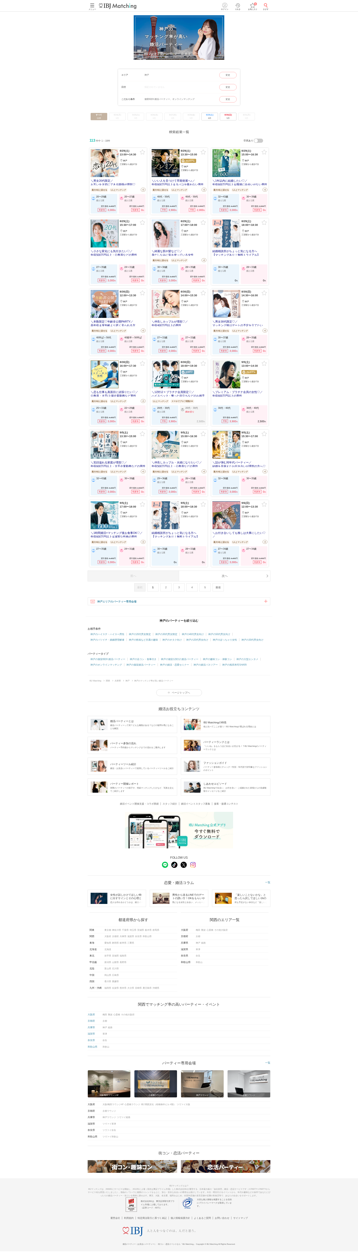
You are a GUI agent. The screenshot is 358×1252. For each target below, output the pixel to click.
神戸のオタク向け (172, 639)
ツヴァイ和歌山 (110, 1136)
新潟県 (107, 962)
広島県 (115, 975)
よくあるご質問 (202, 1218)
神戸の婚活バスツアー (206, 664)
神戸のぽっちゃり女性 (225, 639)
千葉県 (125, 930)
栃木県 (148, 930)
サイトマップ (240, 1218)
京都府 (115, 936)
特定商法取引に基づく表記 (152, 1218)
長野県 (123, 962)
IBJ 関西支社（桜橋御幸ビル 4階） (158, 1104)
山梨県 (115, 962)
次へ (225, 575)
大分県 (130, 988)
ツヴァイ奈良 (109, 1130)
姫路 (203, 943)
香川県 (107, 981)
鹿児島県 (147, 988)
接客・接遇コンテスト (226, 804)
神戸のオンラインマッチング (106, 664)
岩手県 (107, 955)
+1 (143, 190)
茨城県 (140, 930)
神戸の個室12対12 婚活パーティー (179, 659)
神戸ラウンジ (109, 1117)
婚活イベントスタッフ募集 (195, 804)
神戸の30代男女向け (252, 639)
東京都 (107, 930)
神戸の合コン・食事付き (143, 659)
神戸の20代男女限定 (140, 634)
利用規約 (129, 1218)
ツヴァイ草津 (109, 1123)
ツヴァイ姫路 (123, 1117)
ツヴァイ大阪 (183, 1104)
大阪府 (107, 936)
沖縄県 (156, 988)
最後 (218, 587)
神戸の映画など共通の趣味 (143, 639)
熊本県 (123, 988)
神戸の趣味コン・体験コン (217, 659)
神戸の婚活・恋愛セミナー (174, 664)
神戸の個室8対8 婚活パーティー (107, 659)
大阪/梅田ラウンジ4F (113, 1104)
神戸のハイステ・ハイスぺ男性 (107, 634)
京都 (198, 936)
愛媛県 (115, 981)
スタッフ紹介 (170, 804)
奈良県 (138, 936)
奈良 (198, 955)
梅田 (198, 930)
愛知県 (107, 943)
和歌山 (199, 962)
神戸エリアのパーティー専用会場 (116, 601)
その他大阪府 (221, 930)
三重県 (130, 943)
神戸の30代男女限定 (166, 634)
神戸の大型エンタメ (247, 659)
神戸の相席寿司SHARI (234, 664)
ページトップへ (181, 692)
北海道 (107, 949)
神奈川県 (116, 930)
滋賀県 (130, 936)
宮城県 (115, 955)
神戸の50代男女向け (219, 634)
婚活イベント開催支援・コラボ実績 (139, 804)
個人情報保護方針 (180, 1218)
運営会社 (115, 1218)
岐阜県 (123, 943)
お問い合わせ (222, 1218)
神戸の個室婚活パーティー (141, 664)
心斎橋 (210, 930)
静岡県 (115, 943)
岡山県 (107, 975)
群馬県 (156, 930)
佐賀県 (115, 988)
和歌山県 (147, 936)
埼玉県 (133, 930)
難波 (203, 930)
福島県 (123, 955)
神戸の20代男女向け (197, 639)
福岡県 (107, 988)
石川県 (115, 968)
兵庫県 (123, 936)
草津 (198, 949)
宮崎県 (138, 988)
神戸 (198, 943)
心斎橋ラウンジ (132, 1104)
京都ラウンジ (109, 1111)
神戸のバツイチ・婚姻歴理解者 (107, 639)
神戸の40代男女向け (193, 634)
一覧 (267, 882)
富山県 (107, 968)
